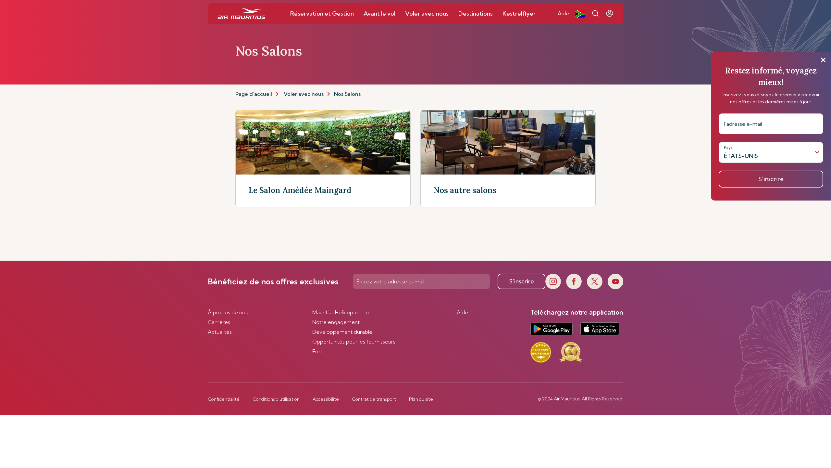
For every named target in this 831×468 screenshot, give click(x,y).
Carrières (219, 322)
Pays (728, 147)
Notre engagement (336, 322)
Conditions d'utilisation (276, 399)
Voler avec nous (304, 94)
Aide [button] (563, 13)
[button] (580, 13)
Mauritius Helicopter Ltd (340, 312)
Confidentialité (224, 399)
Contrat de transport (374, 399)
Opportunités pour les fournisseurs (353, 341)
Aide (462, 312)
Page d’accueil (253, 94)
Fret (317, 351)
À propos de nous (229, 312)
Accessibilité (326, 399)
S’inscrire (521, 281)
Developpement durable (342, 332)
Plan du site (421, 399)
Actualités (220, 332)
